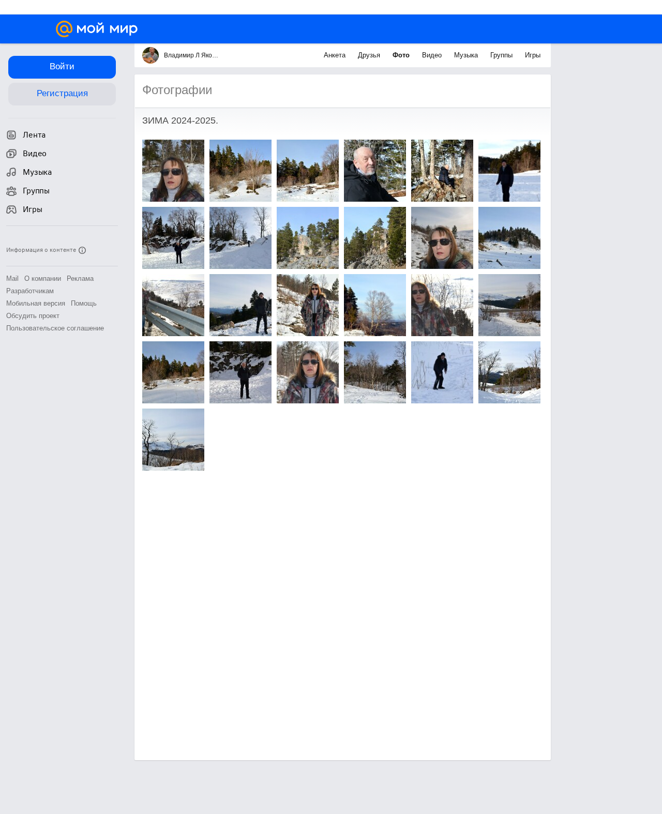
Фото (402, 55)
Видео (433, 55)
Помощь (84, 303)
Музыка (467, 55)
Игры (532, 55)
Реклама (80, 278)
